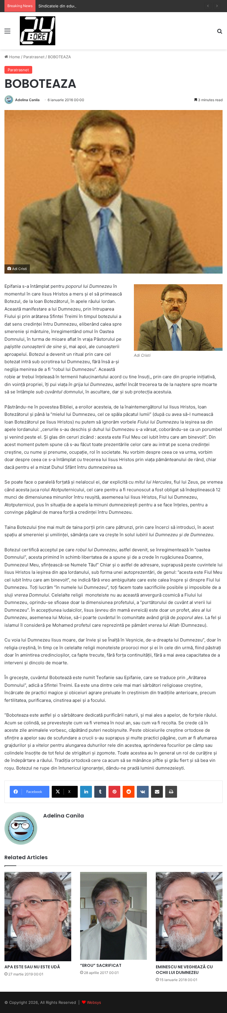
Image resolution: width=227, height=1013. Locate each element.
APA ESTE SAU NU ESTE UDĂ (32, 967)
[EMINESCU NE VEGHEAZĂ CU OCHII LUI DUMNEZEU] (189, 916)
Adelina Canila (27, 100)
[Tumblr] (100, 792)
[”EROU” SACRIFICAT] (113, 915)
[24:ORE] (37, 30)
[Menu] (7, 33)
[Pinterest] (114, 792)
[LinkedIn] (86, 792)
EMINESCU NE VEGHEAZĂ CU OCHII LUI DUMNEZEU (184, 969)
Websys (94, 1002)
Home (14, 56)
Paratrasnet (34, 56)
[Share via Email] (157, 792)
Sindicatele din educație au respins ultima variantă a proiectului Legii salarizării (110, 6)
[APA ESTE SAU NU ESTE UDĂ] (37, 916)
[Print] (171, 792)
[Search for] (220, 33)
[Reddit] (128, 792)
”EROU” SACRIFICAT (100, 965)
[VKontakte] (143, 792)
